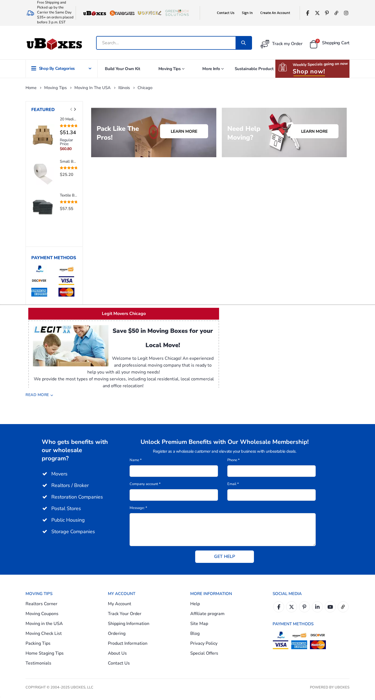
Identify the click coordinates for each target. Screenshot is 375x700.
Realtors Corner (41, 604)
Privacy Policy (203, 643)
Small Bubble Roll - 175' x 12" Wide (68, 161)
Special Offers (204, 653)
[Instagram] (346, 13)
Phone (233, 460)
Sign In (247, 12)
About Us (117, 653)
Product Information (127, 643)
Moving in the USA (92, 88)
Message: (138, 507)
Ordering (116, 633)
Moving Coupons (42, 614)
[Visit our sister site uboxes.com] (94, 13)
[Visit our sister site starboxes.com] (122, 13)
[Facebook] (307, 13)
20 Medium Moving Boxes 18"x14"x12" (68, 119)
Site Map (199, 624)
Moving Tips (55, 88)
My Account (119, 604)
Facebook (278, 606)
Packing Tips (38, 643)
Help (195, 604)
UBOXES (342, 687)
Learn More (184, 131)
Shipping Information (128, 624)
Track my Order (287, 44)
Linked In (317, 606)
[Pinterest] (326, 13)
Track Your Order (124, 614)
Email (233, 484)
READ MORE (37, 394)
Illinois (124, 88)
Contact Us (225, 12)
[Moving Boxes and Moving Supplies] (54, 44)
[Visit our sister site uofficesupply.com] (149, 13)
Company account (145, 484)
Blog (195, 633)
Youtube (330, 606)
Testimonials (38, 663)
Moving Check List (44, 633)
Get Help (224, 557)
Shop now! (309, 71)
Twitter (291, 606)
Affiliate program (207, 614)
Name (136, 460)
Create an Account (275, 12)
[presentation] (74, 109)
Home (31, 87)
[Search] (243, 43)
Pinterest (304, 606)
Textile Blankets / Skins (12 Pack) (68, 195)
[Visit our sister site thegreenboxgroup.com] (177, 13)
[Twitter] (317, 13)
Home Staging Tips (45, 653)
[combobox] (169, 43)
